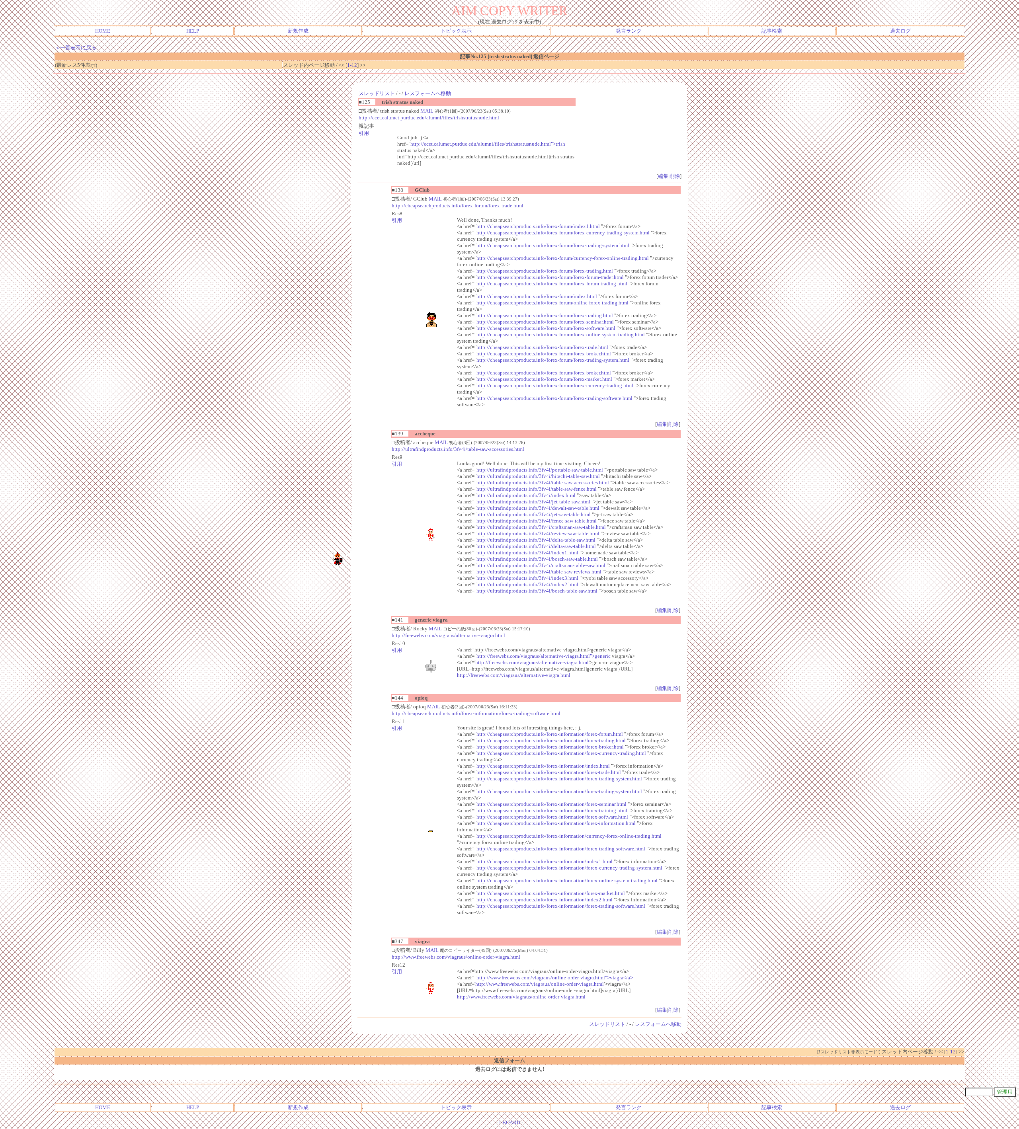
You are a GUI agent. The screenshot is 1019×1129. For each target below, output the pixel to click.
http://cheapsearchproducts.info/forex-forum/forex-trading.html (544, 271)
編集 (663, 176)
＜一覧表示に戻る (75, 48)
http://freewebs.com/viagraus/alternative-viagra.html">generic (543, 656)
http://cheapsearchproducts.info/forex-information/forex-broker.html (550, 747)
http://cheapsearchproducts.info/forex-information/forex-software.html (552, 817)
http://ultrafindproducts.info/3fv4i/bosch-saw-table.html (537, 559)
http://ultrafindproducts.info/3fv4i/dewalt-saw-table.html (537, 508)
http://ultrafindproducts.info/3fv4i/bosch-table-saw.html (536, 591)
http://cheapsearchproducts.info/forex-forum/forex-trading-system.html (552, 245)
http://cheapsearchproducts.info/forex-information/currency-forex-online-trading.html (569, 836)
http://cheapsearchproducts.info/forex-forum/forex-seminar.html (545, 322)
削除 (675, 176)
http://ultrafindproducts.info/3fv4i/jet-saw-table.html (533, 514)
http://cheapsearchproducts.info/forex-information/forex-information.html (556, 823)
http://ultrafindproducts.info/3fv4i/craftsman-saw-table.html (541, 527)
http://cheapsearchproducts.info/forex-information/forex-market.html (550, 893)
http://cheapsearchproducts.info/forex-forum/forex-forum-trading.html (551, 284)
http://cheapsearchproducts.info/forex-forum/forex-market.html (544, 379)
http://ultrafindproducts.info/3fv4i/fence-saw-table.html (536, 521)
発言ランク (629, 31)
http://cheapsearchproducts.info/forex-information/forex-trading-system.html (559, 779)
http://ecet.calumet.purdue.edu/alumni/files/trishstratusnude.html (429, 118)
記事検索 (771, 31)
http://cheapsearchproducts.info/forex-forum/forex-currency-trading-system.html (563, 233)
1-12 (352, 65)
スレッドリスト (377, 93)
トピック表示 (456, 31)
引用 (364, 133)
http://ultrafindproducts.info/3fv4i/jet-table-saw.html (533, 502)
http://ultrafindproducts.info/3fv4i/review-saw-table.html (537, 533)
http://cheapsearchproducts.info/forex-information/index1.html (544, 861)
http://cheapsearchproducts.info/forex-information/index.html (543, 766)
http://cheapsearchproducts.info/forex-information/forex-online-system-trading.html (567, 880)
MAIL (426, 111)
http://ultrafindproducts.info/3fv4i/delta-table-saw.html (535, 540)
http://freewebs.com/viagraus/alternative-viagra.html (448, 635)
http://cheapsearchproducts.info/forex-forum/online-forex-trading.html (552, 303)
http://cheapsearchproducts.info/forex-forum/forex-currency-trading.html (554, 385)
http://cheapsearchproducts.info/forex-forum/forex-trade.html (457, 206)
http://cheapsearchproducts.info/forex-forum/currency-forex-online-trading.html (562, 258)
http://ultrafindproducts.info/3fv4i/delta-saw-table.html (536, 546)
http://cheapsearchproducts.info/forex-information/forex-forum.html (549, 734)
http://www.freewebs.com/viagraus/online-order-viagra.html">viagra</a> (554, 978)
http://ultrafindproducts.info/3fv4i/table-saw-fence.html (536, 489)
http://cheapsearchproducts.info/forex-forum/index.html (536, 296)
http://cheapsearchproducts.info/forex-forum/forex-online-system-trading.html (560, 334)
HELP (192, 31)
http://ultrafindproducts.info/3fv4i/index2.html (527, 584)
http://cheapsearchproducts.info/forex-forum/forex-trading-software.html (554, 398)
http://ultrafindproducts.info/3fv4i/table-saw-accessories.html (458, 449)
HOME (102, 31)
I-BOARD (509, 1122)
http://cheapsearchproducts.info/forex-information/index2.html (544, 900)
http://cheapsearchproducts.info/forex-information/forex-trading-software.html (476, 713)
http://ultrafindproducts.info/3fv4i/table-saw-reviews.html (538, 572)
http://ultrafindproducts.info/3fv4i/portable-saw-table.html (539, 470)
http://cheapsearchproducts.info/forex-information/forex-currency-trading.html (561, 753)
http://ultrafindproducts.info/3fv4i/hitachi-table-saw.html (538, 476)
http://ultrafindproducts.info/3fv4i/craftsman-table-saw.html (540, 565)
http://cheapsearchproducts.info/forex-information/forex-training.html (551, 810)
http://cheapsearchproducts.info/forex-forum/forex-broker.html (543, 354)
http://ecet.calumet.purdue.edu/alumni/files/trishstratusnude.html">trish (487, 144)
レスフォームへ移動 (427, 93)
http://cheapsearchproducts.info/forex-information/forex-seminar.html (551, 804)
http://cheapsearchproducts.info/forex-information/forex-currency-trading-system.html (569, 868)
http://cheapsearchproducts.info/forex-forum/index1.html (538, 226)
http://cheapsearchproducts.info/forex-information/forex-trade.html (548, 772)
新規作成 (298, 31)
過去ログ (900, 31)
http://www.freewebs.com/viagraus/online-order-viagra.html (456, 957)
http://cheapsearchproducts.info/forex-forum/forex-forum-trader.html (550, 277)
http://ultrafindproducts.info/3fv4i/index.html (526, 495)
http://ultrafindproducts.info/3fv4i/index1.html (527, 553)
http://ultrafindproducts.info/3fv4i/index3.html (527, 578)
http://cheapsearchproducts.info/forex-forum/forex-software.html (545, 328)
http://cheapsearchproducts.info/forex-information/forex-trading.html (551, 740)
